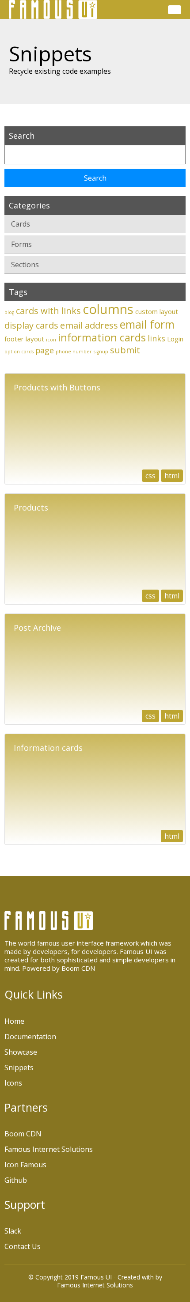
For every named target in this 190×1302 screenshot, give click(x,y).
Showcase (20, 1052)
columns (108, 309)
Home (14, 1021)
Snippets (19, 1067)
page (44, 350)
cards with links (48, 310)
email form (147, 324)
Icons (13, 1083)
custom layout (156, 311)
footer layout (24, 338)
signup (101, 351)
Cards (20, 224)
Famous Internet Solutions (48, 1149)
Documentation (30, 1036)
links (156, 338)
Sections (25, 264)
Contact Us (22, 1246)
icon (51, 340)
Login (175, 338)
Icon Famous (25, 1165)
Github (15, 1180)
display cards (31, 325)
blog (9, 312)
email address (89, 325)
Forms (21, 244)
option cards (19, 351)
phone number (74, 351)
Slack (12, 1231)
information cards (102, 337)
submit (125, 350)
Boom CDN (78, 968)
